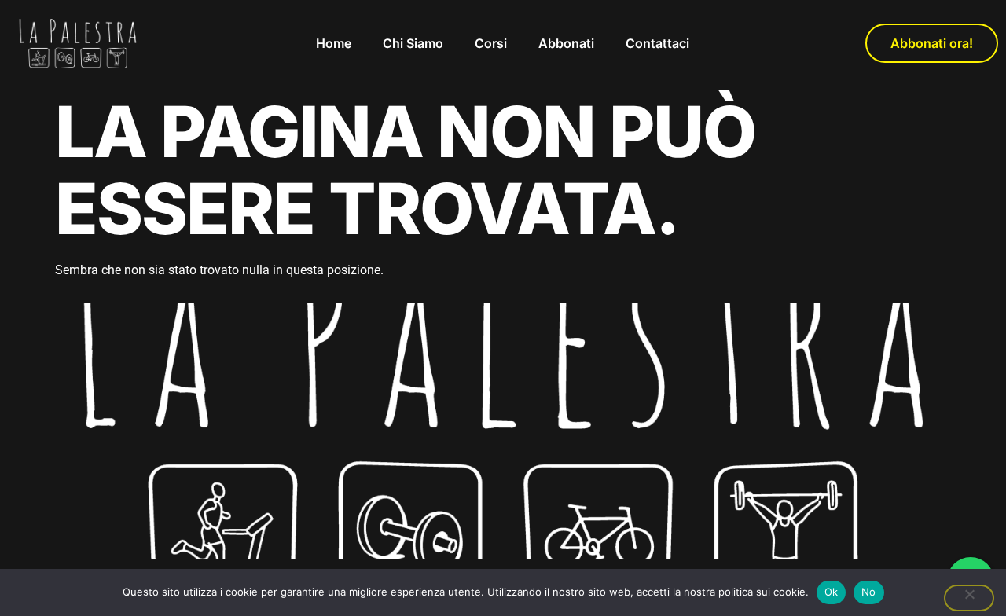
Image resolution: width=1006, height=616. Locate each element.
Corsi (491, 43)
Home (333, 43)
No (868, 591)
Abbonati (566, 43)
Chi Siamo (413, 43)
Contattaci (657, 43)
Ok (831, 591)
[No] (969, 598)
